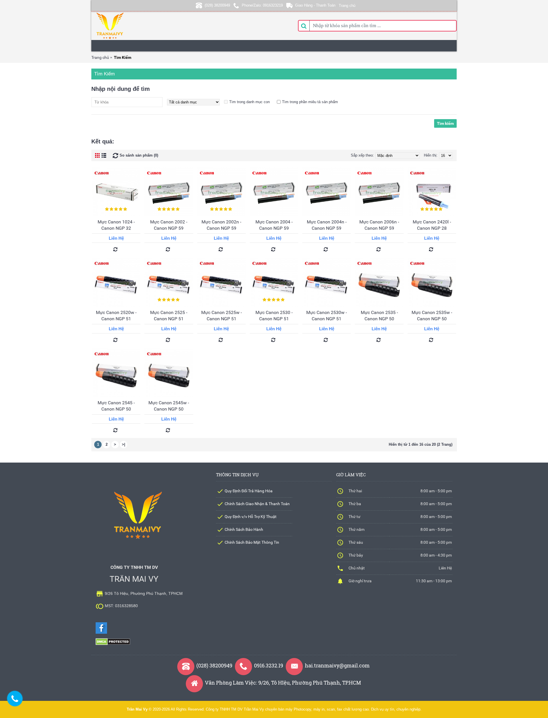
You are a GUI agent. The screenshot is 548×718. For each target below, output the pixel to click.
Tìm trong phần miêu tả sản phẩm (310, 102)
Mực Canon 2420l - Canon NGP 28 (432, 225)
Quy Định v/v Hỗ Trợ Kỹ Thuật (251, 516)
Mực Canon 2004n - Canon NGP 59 (326, 225)
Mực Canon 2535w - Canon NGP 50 (432, 315)
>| (123, 444)
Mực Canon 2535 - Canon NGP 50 (379, 315)
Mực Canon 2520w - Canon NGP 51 (116, 315)
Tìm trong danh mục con (249, 102)
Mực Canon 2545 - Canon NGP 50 (116, 406)
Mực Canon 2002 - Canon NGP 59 (168, 225)
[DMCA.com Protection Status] (113, 644)
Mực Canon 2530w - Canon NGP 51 (326, 315)
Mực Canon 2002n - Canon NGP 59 (221, 225)
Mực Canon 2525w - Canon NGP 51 (221, 315)
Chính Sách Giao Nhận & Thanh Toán (257, 503)
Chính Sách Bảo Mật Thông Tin (252, 542)
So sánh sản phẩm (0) (139, 155)
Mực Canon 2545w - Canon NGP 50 (168, 406)
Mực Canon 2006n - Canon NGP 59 (379, 225)
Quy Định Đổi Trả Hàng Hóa (249, 491)
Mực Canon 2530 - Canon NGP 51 (274, 315)
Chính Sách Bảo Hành (244, 529)
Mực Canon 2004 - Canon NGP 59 (274, 225)
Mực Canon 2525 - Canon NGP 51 (168, 315)
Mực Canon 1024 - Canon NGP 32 (116, 225)
